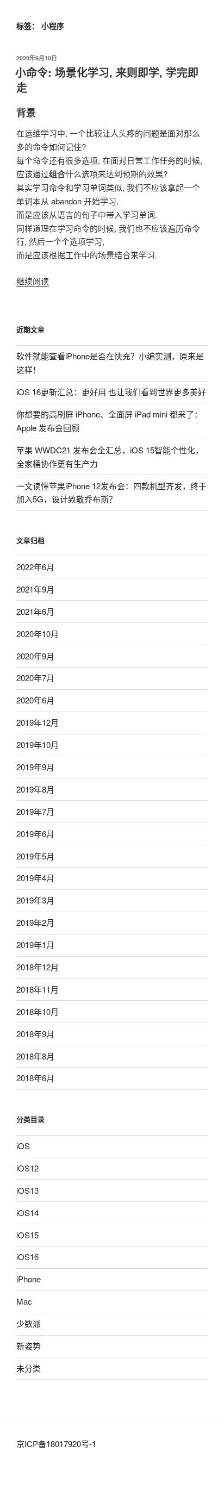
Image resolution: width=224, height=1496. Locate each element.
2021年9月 (35, 589)
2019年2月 (35, 922)
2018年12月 (37, 967)
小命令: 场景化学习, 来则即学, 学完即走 (106, 79)
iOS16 (27, 1256)
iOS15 (27, 1235)
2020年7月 (35, 677)
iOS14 (27, 1212)
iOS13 (27, 1190)
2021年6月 (35, 611)
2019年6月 (35, 833)
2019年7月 (35, 811)
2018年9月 (35, 1033)
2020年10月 (37, 633)
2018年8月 (35, 1056)
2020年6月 (35, 700)
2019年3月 (35, 900)
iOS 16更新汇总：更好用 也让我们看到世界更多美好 (111, 391)
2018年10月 (37, 1011)
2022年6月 (35, 566)
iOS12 (27, 1168)
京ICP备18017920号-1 (56, 1443)
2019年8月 (35, 789)
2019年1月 (35, 944)
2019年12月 (37, 722)
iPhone (28, 1279)
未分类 (28, 1368)
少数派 (28, 1323)
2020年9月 (35, 656)
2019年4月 (35, 877)
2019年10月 (37, 744)
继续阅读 (32, 280)
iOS (23, 1145)
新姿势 (28, 1345)
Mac (24, 1301)
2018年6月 (35, 1077)
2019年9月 (35, 766)
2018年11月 (37, 989)
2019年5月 (35, 856)
